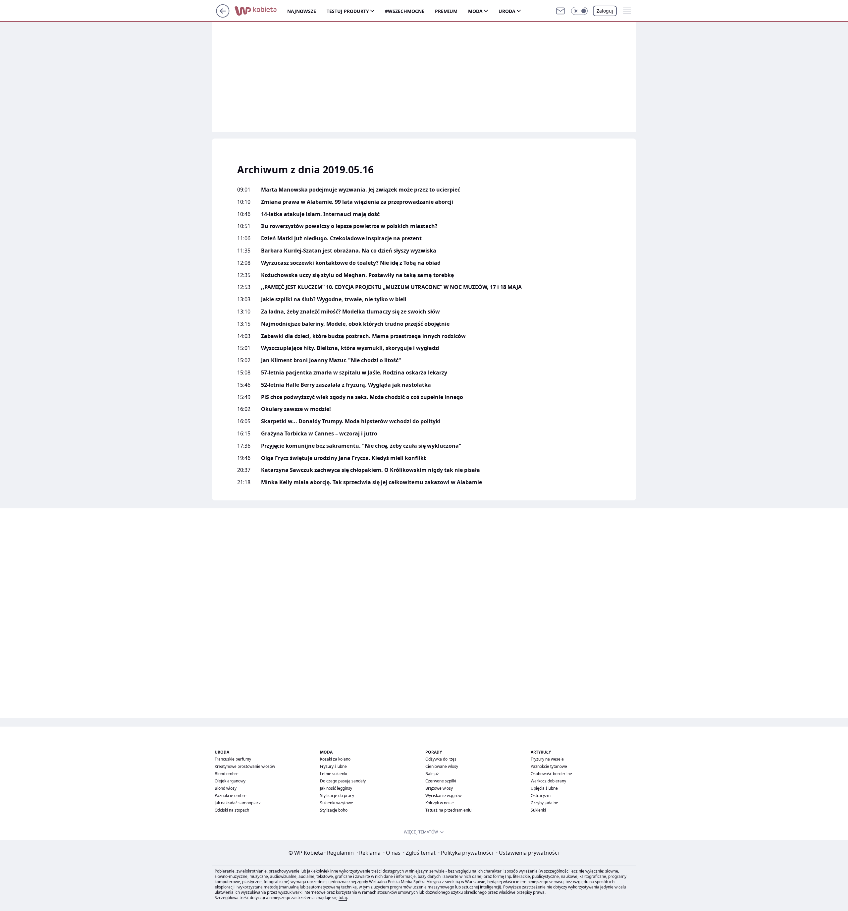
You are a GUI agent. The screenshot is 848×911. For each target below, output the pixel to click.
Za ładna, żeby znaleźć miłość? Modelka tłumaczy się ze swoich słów (350, 311)
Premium (446, 11)
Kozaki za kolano (335, 759)
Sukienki (538, 810)
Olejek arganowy (230, 781)
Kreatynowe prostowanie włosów (245, 766)
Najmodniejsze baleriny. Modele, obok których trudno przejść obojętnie (355, 323)
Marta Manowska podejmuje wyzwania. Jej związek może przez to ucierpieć (360, 189)
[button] (579, 11)
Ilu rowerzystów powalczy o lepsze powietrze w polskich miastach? (349, 226)
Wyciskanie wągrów (443, 795)
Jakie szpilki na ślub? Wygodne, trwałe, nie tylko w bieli (333, 299)
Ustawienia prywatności (527, 852)
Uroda (507, 11)
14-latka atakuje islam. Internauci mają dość (320, 214)
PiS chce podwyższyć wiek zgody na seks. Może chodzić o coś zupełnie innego (362, 397)
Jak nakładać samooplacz (238, 803)
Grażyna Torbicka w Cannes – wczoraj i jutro (319, 433)
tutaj (343, 897)
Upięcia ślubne (544, 788)
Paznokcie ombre (230, 795)
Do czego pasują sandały (343, 781)
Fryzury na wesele (547, 759)
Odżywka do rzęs (440, 759)
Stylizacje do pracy (337, 795)
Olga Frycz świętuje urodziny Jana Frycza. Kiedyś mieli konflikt (343, 458)
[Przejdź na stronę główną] (223, 15)
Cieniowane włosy (441, 766)
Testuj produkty (348, 11)
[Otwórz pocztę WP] (560, 11)
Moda (475, 11)
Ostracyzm (541, 795)
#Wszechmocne (404, 11)
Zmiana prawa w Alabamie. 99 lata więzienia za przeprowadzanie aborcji (357, 202)
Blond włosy (226, 788)
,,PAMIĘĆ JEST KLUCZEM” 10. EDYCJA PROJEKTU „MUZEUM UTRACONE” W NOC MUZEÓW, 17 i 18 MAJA (391, 287)
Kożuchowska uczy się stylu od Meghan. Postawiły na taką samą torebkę (357, 275)
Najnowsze (301, 11)
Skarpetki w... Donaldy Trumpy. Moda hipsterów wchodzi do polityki (351, 421)
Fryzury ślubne (333, 766)
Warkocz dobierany (548, 781)
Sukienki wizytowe (336, 803)
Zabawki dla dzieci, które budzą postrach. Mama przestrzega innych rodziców (363, 336)
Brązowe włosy (439, 788)
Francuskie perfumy (233, 759)
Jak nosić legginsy (336, 788)
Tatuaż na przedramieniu (448, 810)
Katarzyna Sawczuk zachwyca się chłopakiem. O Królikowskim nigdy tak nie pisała (370, 470)
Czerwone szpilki (440, 781)
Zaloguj (605, 11)
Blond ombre (226, 773)
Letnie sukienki (333, 773)
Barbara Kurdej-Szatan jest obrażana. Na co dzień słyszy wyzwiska (348, 250)
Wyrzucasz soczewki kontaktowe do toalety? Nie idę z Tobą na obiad (351, 262)
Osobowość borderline (551, 773)
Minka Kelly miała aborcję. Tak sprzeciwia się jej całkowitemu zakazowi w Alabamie (371, 482)
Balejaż (432, 773)
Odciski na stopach (232, 810)
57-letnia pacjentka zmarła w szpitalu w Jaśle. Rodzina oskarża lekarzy (354, 372)
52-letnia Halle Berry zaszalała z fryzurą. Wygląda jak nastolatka (346, 384)
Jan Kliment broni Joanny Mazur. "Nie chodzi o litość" (331, 360)
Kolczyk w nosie (439, 803)
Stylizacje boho (333, 810)
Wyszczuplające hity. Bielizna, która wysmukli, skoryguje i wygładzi (350, 348)
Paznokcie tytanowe (549, 766)
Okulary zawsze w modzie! (296, 409)
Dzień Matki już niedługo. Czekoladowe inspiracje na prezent (341, 238)
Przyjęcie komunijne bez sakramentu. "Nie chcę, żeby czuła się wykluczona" (361, 445)
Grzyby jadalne (544, 803)
